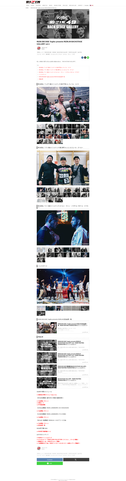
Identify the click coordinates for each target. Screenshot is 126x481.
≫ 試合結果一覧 (41, 425)
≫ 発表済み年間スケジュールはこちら (47, 394)
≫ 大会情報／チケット (43, 401)
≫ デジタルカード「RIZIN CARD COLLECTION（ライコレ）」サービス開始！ (58, 439)
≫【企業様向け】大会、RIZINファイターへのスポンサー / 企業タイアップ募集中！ (58, 443)
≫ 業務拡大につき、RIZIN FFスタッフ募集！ (49, 441)
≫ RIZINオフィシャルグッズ (44, 437)
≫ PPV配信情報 (41, 404)
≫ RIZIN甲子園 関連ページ (44, 431)
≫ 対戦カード (40, 402)
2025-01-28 (44, 47)
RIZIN (43, 49)
